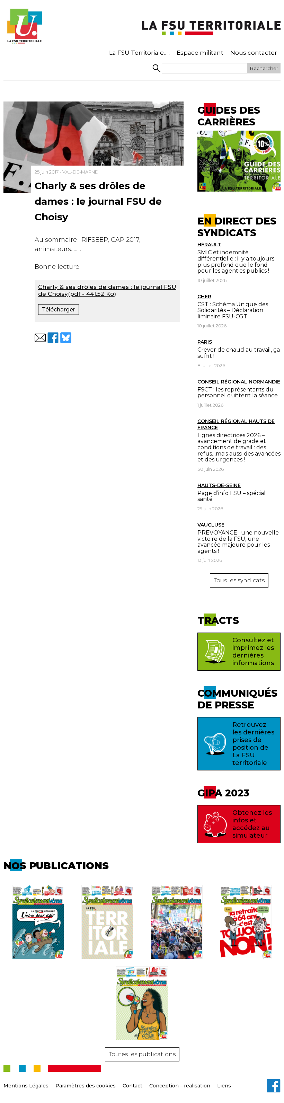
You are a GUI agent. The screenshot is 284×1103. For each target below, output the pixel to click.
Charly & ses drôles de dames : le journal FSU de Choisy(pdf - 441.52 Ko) (107, 290)
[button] (40, 337)
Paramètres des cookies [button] (85, 1086)
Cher (204, 296)
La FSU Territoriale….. (139, 52)
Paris (204, 342)
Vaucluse (210, 525)
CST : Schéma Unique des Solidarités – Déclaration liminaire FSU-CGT (232, 310)
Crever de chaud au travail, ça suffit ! (238, 352)
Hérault (209, 244)
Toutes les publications (142, 1054)
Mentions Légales (25, 1086)
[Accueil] (24, 26)
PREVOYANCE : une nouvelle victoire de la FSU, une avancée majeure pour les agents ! (238, 541)
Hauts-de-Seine (219, 485)
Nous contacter (253, 52)
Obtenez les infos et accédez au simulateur (252, 824)
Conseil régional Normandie (238, 382)
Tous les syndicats (239, 580)
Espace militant (200, 52)
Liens (224, 1086)
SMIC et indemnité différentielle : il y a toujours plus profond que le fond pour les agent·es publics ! (235, 261)
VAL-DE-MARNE (80, 172)
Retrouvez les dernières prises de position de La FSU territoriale (253, 744)
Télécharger (58, 309)
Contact (132, 1086)
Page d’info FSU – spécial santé (231, 496)
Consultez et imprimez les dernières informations (253, 651)
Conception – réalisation (179, 1086)
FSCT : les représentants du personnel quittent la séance (237, 392)
